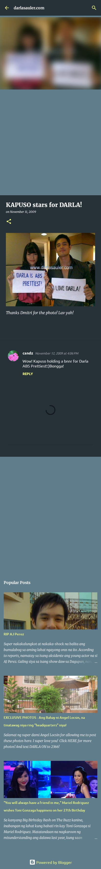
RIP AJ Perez (14, 634)
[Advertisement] (50, 142)
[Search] (94, 8)
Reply (28, 373)
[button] (9, 221)
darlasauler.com (29, 7)
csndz (28, 352)
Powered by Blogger (53, 862)
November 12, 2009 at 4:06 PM (56, 353)
